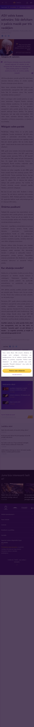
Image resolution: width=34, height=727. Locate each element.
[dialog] (17, 363)
